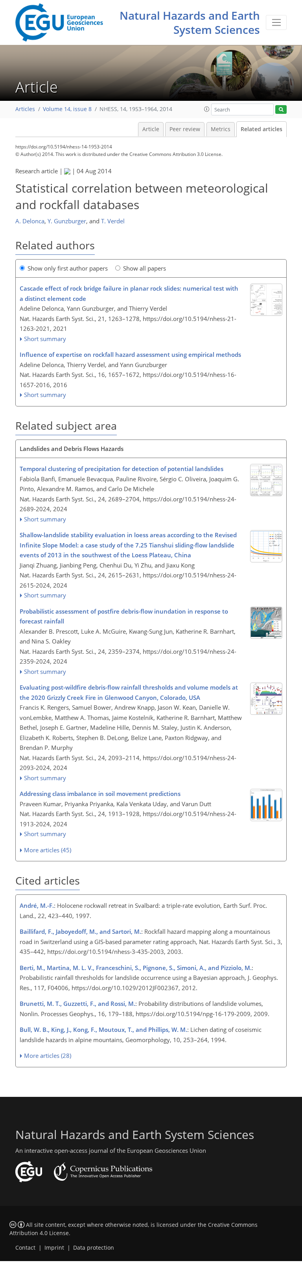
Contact (25, 1247)
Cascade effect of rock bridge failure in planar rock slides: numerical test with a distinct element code (129, 293)
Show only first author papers (68, 268)
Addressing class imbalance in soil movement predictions (100, 794)
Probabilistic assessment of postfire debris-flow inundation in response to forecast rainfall (124, 616)
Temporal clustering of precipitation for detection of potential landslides (121, 469)
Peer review (184, 129)
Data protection (93, 1247)
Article (150, 129)
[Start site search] (281, 109)
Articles (25, 109)
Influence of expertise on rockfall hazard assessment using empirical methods (130, 354)
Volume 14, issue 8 (67, 109)
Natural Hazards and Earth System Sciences (190, 22)
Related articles (261, 129)
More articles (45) (47, 850)
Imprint (54, 1247)
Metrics (220, 129)
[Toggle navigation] (276, 22)
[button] (207, 109)
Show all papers (144, 268)
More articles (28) (47, 1055)
